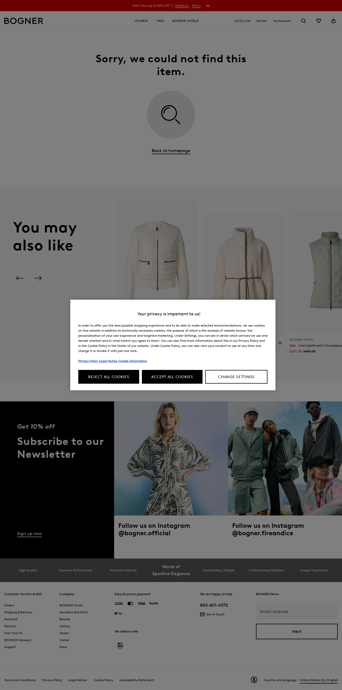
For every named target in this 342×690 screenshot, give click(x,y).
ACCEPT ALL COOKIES (172, 377)
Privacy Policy (88, 361)
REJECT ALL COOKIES (108, 377)
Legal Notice (108, 361)
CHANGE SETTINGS (236, 377)
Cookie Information (132, 361)
